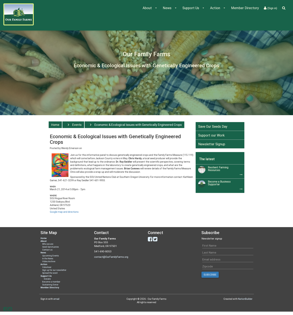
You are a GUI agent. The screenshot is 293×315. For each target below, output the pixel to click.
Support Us (46, 276)
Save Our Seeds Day (212, 126)
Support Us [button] (193, 8)
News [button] (170, 8)
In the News (47, 258)
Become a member (51, 281)
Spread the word (49, 273)
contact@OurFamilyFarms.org (111, 256)
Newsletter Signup (211, 144)
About (44, 241)
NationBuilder (245, 298)
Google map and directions (64, 211)
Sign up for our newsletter (54, 270)
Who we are (47, 244)
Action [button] (218, 8)
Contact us (47, 249)
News (43, 252)
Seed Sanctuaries (50, 247)
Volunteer (46, 267)
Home (55, 125)
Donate (47, 279)
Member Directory (245, 8)
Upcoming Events (50, 255)
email (56, 298)
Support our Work (211, 135)
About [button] (150, 8)
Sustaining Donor (50, 284)
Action (44, 264)
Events (77, 125)
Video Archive (48, 261)
